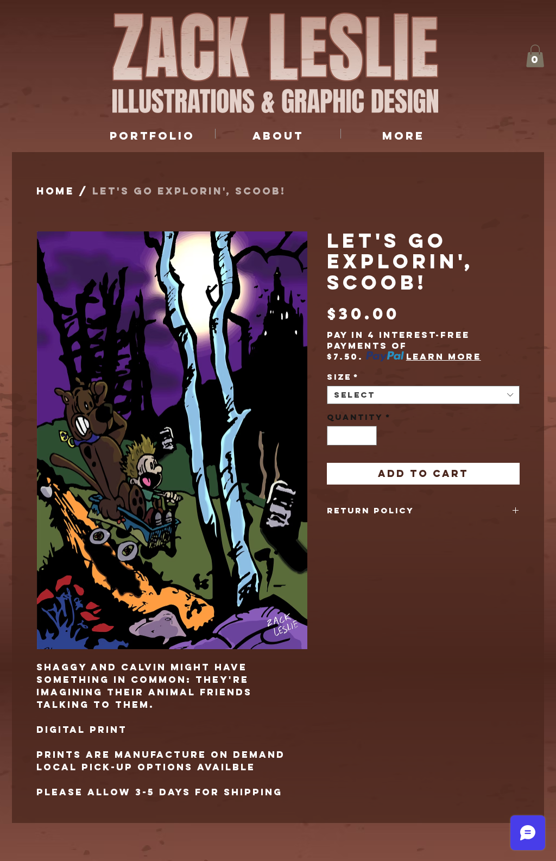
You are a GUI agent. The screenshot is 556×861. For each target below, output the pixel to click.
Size (343, 377)
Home (55, 191)
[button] (535, 56)
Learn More (443, 356)
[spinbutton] (352, 435)
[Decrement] (335, 435)
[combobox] (423, 395)
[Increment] (369, 435)
